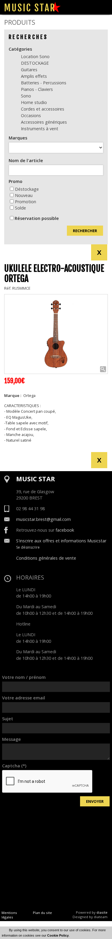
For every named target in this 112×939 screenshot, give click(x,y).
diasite (102, 912)
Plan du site (42, 912)
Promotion (25, 201)
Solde (20, 208)
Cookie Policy (58, 935)
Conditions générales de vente (46, 558)
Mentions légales (9, 914)
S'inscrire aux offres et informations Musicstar (61, 541)
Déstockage (27, 189)
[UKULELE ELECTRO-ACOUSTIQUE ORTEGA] (56, 334)
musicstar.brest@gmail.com (43, 519)
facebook (65, 530)
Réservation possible (37, 218)
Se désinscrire (28, 547)
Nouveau (24, 195)
